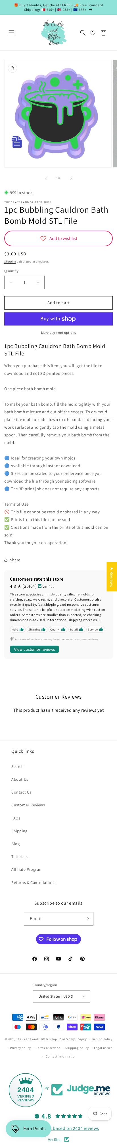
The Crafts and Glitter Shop (36, 1039)
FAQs (15, 818)
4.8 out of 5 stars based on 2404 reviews (58, 1128)
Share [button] (15, 559)
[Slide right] (71, 178)
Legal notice (103, 1048)
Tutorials (19, 856)
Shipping (10, 261)
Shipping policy (77, 1048)
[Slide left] (46, 178)
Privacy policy (20, 1048)
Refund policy (102, 1039)
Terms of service (48, 1048)
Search (17, 766)
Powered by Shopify (72, 1039)
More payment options (58, 332)
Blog (15, 843)
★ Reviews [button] (111, 577)
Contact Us (21, 792)
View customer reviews (34, 649)
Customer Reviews (28, 805)
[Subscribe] (87, 919)
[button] (11, 33)
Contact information (61, 1056)
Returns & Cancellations (33, 882)
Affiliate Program (27, 869)
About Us (19, 779)
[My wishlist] (92, 33)
